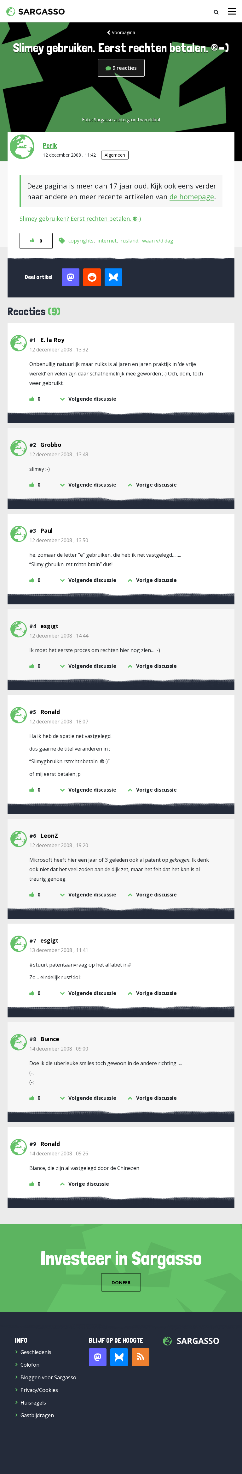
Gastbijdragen (37, 1415)
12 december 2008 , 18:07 (58, 721)
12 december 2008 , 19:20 (58, 845)
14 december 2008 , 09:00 (58, 1048)
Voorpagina (123, 32)
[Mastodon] (98, 1357)
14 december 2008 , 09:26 (58, 1153)
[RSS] (140, 1357)
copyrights (81, 240)
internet (107, 240)
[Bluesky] (119, 1357)
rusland (129, 240)
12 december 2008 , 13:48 (58, 454)
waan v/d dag (157, 240)
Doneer (121, 1282)
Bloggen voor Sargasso (48, 1377)
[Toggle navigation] (232, 11)
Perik (50, 145)
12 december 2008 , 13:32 (58, 349)
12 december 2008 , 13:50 (58, 540)
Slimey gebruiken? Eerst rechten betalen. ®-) (80, 218)
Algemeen (115, 155)
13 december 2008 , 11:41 (58, 950)
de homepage (192, 196)
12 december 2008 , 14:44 (58, 635)
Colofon (29, 1364)
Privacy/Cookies (39, 1390)
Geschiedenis (35, 1352)
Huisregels (33, 1402)
